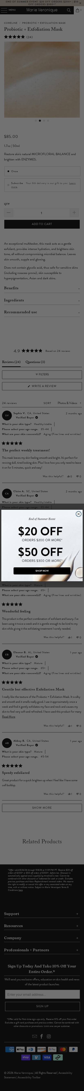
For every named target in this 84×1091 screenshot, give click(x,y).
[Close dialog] (78, 514)
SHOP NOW (42, 571)
